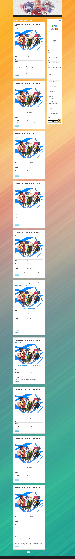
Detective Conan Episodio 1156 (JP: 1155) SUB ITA (54, 63)
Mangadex (25, 15)
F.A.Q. (35, 15)
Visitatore (53, 15)
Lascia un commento (26, 28)
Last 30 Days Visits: (54, 43)
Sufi (21, 28)
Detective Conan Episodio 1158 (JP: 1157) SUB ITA (54, 58)
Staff (33, 15)
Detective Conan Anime (52, 79)
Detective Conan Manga (52, 81)
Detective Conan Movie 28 (51, 52)
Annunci (50, 76)
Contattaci (38, 15)
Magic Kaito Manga (51, 101)
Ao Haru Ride (51, 77)
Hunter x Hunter (51, 91)
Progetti (29, 15)
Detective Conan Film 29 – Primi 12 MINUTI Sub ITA (54, 50)
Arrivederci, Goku (50, 55)
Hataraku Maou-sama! (52, 89)
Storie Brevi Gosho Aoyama (53, 113)
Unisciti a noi (48, 15)
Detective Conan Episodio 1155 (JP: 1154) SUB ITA (54, 65)
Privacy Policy (15, 557)
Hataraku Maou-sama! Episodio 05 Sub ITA (27, 438)
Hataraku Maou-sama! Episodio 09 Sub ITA (27, 233)
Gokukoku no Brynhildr (52, 84)
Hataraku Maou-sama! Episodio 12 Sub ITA (27, 83)
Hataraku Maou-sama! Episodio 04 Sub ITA (27, 487)
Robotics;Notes (51, 111)
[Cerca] (60, 20)
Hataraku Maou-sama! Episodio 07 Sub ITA (27, 340)
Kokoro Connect (51, 96)
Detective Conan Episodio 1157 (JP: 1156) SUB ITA (54, 60)
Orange (50, 108)
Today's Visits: (54, 40)
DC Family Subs (53, 557)
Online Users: (54, 37)
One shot (50, 106)
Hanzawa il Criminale (52, 88)
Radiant (50, 110)
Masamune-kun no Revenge (53, 103)
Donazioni (43, 15)
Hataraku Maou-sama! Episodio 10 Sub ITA (27, 183)
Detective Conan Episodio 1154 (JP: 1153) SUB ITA (54, 67)
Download (17, 75)
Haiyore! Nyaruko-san (52, 86)
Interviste (50, 94)
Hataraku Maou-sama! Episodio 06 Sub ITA (27, 389)
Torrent (21, 15)
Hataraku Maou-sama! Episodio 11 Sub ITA (27, 133)
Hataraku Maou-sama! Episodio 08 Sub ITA (27, 283)
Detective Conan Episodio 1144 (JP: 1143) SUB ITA (54, 70)
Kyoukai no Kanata (51, 98)
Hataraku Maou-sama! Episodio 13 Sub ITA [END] (27, 25)
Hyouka (50, 93)
